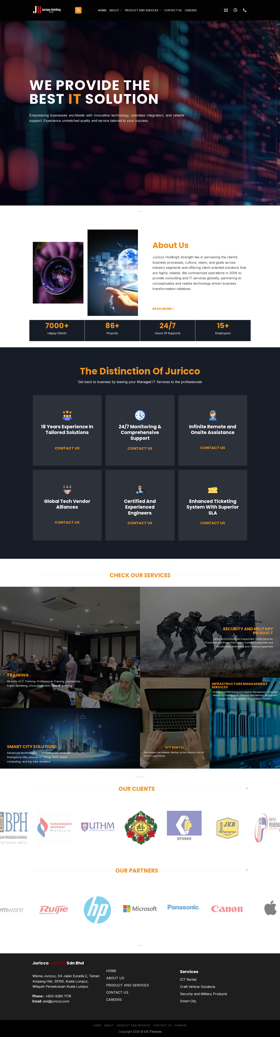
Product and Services (141, 10)
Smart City (188, 1001)
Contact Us (173, 10)
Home (102, 10)
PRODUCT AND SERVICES (127, 985)
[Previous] (11, 828)
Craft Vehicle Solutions (197, 987)
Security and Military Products (203, 994)
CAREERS (191, 10)
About (114, 10)
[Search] (78, 10)
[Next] (269, 828)
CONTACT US (117, 992)
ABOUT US (115, 978)
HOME (111, 971)
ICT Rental (188, 979)
